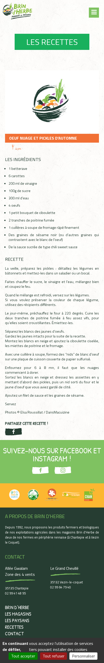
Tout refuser (53, 656)
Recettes (14, 627)
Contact (14, 633)
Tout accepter (23, 656)
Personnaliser (83, 656)
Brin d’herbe (17, 607)
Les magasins (18, 614)
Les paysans (17, 620)
